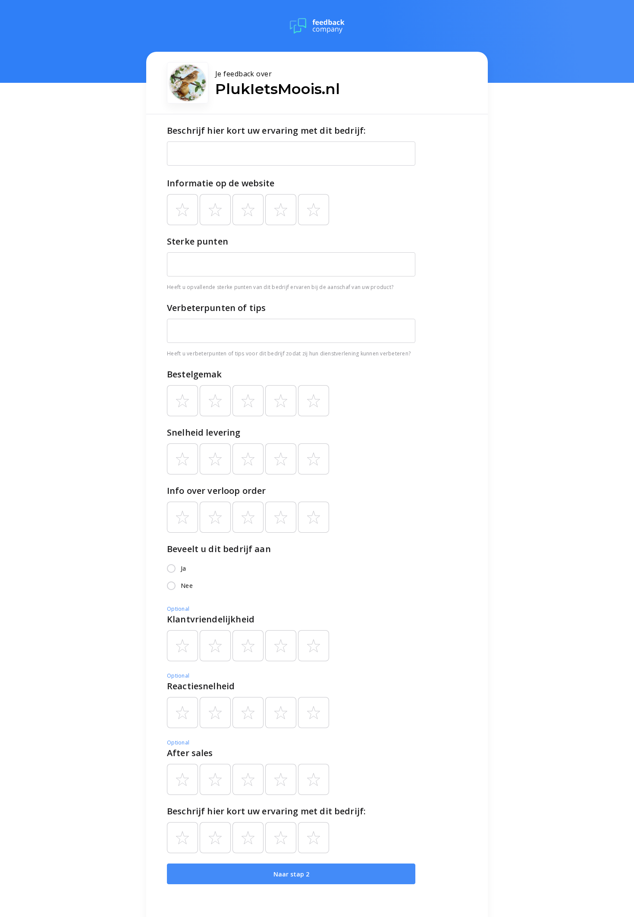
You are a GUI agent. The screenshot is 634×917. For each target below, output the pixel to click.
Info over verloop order (216, 490)
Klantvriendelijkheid (210, 619)
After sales (190, 753)
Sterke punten (197, 241)
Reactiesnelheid (201, 686)
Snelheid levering (204, 432)
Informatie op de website (221, 183)
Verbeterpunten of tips (216, 308)
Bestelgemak (194, 374)
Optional (178, 608)
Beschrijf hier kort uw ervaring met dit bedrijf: (266, 130)
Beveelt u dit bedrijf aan (219, 549)
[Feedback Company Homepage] (317, 26)
